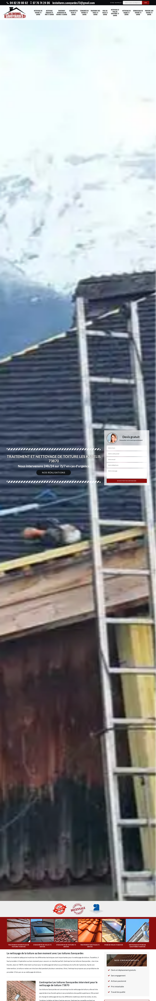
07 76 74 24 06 (41, 2)
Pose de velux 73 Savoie (105, 12)
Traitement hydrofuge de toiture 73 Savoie (61, 12)
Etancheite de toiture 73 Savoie (84, 12)
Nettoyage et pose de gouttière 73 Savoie (115, 12)
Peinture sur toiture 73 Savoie (149, 12)
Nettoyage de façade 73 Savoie (126, 12)
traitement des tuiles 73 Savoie (95, 12)
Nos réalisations (53, 472)
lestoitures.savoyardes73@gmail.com (73, 2)
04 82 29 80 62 (18, 2)
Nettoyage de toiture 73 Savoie (38, 12)
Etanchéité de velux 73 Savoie (73, 12)
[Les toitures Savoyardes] (14, 12)
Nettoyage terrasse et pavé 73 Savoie (49, 12)
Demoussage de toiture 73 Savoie (138, 12)
